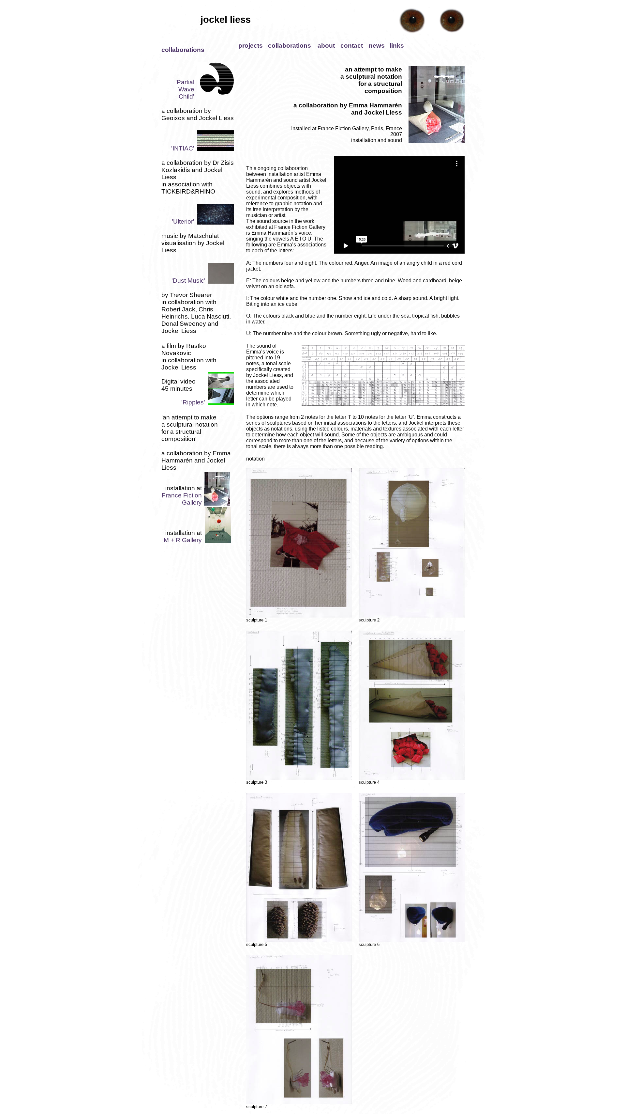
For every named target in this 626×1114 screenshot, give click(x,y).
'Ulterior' (183, 221)
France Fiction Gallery (182, 499)
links (397, 45)
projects (250, 45)
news (377, 45)
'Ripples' (193, 402)
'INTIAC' (182, 148)
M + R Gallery (183, 540)
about (326, 45)
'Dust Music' (188, 280)
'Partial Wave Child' (184, 89)
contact (351, 45)
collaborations (289, 45)
